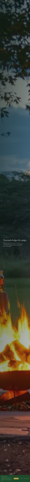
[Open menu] (28, 1)
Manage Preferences (26, 478)
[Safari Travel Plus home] (6, 1)
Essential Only (21, 478)
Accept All (16, 478)
